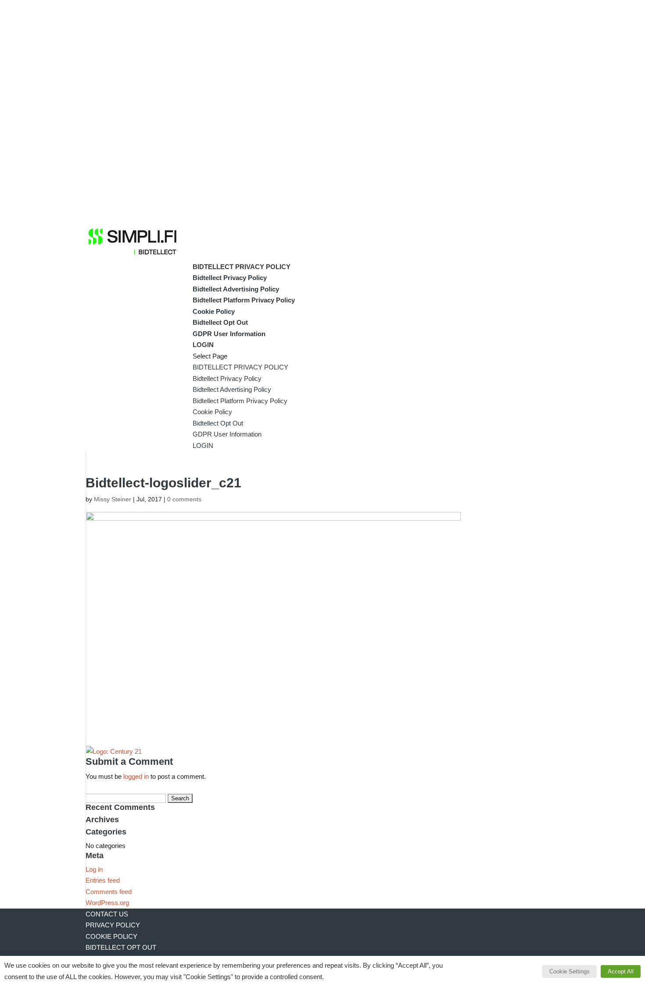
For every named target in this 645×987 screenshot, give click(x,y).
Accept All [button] (621, 971)
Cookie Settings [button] (569, 971)
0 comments (184, 499)
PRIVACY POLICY (113, 925)
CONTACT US (107, 914)
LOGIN (203, 344)
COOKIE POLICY (111, 936)
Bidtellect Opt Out (220, 322)
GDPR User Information (229, 333)
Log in (94, 869)
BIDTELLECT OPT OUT (121, 947)
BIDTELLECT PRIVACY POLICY (241, 266)
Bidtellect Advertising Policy (236, 289)
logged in (136, 776)
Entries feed (103, 880)
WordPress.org (107, 902)
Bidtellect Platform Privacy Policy (244, 300)
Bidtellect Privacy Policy (230, 277)
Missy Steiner (112, 499)
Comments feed (109, 891)
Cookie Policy (214, 311)
